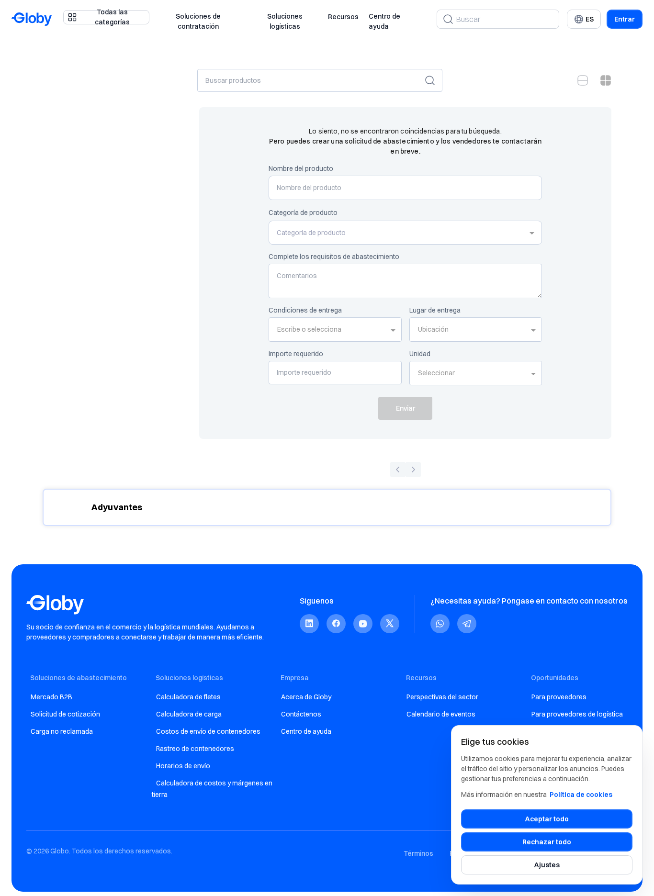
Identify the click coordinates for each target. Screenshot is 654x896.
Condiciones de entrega (305, 310)
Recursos (343, 16)
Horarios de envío (183, 766)
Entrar (624, 19)
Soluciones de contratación (198, 21)
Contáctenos (301, 714)
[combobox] (335, 330)
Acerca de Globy (306, 697)
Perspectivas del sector (442, 697)
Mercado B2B (51, 697)
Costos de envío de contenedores (208, 731)
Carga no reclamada (62, 731)
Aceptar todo (547, 819)
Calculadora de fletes (188, 697)
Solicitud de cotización (65, 714)
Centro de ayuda (384, 21)
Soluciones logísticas (285, 21)
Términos (418, 853)
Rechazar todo (546, 842)
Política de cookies (581, 794)
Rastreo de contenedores (195, 748)
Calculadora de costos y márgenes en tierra (212, 789)
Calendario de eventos (440, 714)
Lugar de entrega (435, 310)
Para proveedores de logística (577, 714)
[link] (309, 623)
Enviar (405, 408)
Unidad (419, 353)
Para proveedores (558, 697)
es (590, 19)
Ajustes (547, 865)
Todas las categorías (112, 17)
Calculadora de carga (189, 714)
